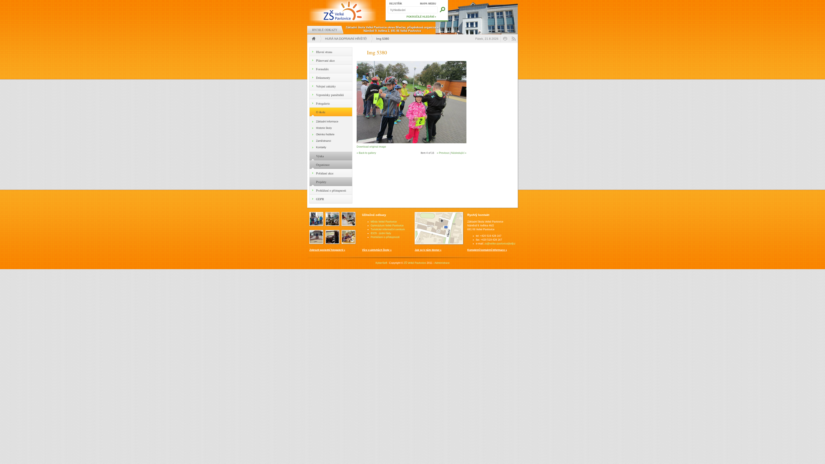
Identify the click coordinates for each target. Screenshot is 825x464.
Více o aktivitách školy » (377, 250)
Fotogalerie (323, 103)
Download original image (371, 146)
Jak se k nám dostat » (428, 250)
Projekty (321, 182)
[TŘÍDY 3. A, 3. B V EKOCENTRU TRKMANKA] (348, 224)
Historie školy (324, 128)
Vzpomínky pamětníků (330, 95)
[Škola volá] (332, 224)
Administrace (442, 262)
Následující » (458, 152)
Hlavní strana (324, 52)
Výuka (320, 156)
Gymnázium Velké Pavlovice (387, 225)
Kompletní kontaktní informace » (487, 250)
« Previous (443, 152)
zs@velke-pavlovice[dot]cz (499, 243)
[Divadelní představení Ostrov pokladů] (316, 224)
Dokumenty (323, 78)
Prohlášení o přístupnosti (331, 190)
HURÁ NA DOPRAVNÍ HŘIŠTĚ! (346, 38)
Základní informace (327, 121)
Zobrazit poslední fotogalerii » (327, 250)
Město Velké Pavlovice (384, 221)
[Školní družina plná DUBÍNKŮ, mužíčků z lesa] (348, 242)
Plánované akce (325, 60)
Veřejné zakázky (326, 86)
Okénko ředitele (325, 134)
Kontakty (321, 147)
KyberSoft (381, 262)
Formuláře (322, 69)
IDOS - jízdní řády (381, 233)
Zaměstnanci (323, 140)
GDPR (320, 199)
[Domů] (343, 10)
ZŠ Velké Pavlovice (415, 262)
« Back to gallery (366, 152)
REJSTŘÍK (395, 3)
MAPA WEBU (428, 3)
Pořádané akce (324, 173)
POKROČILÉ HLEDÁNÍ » (421, 16)
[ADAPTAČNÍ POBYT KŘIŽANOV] (332, 242)
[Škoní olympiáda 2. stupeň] (316, 242)
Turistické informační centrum (388, 229)
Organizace (323, 165)
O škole (320, 112)
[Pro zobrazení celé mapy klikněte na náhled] (439, 243)
